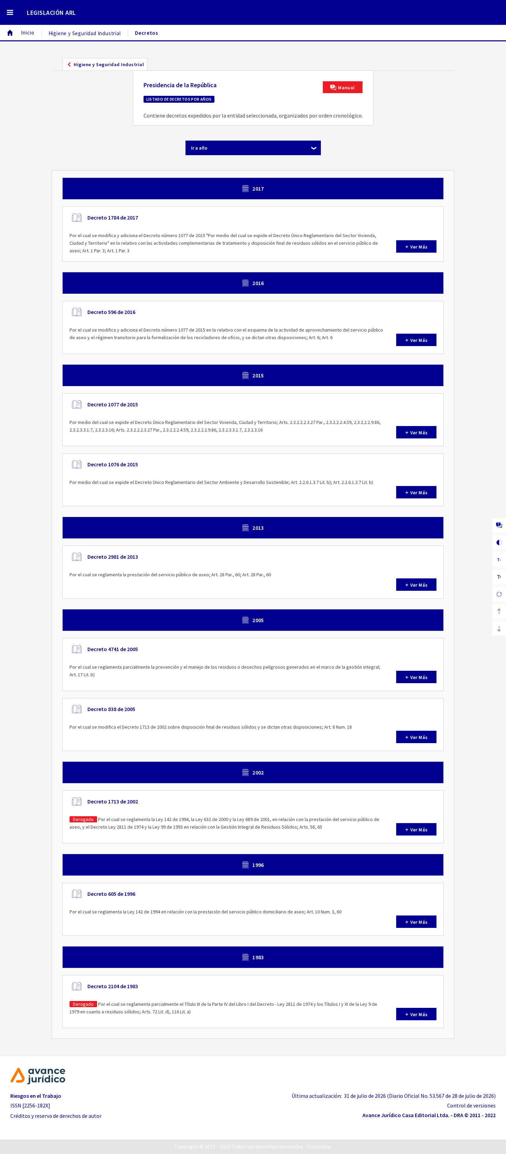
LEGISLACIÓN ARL (51, 13)
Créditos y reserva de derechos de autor (56, 1115)
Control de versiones (471, 1105)
